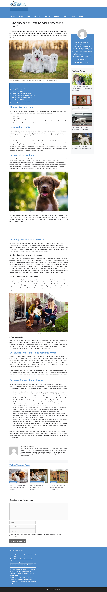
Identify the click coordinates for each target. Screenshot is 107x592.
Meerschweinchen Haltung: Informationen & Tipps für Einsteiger (17, 487)
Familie (21, 16)
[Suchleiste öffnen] (53, 13)
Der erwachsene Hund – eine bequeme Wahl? (23, 101)
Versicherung (40, 482)
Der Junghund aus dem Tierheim (22, 97)
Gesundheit (38, 16)
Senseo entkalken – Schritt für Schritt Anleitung (23, 569)
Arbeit (13, 16)
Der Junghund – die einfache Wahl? (20, 93)
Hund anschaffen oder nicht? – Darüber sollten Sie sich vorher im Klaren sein (82, 88)
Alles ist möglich (18, 99)
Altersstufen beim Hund (17, 88)
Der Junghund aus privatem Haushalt (23, 95)
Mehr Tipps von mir (82, 62)
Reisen (65, 16)
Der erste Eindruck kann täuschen (20, 103)
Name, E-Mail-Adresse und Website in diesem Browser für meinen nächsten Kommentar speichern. (37, 535)
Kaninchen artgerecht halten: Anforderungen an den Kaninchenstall (58, 487)
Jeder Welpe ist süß (16, 90)
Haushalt (47, 16)
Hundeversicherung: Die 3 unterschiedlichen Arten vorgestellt (37, 487)
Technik (81, 16)
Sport (73, 16)
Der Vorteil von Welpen (17, 92)
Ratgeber (56, 16)
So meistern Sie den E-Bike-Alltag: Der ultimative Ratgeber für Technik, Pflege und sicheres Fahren (22, 573)
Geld (29, 16)
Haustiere (13, 482)
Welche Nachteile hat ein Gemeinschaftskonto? (23, 567)
